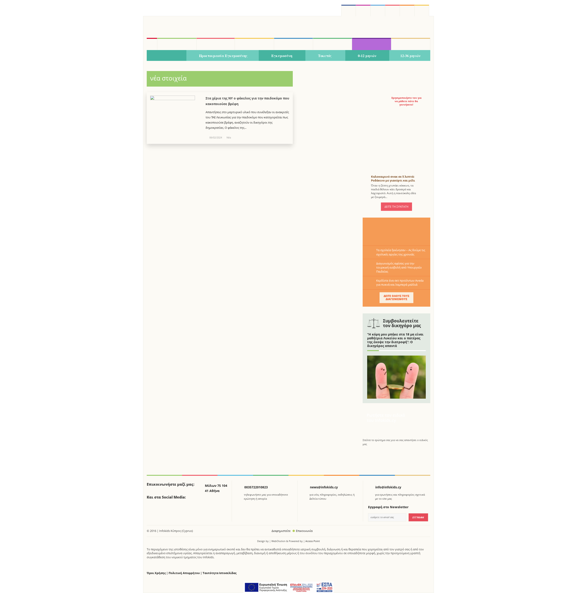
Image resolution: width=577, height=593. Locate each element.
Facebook (152, 510)
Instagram (363, 10)
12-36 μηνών (410, 55)
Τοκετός (325, 55)
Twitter (378, 10)
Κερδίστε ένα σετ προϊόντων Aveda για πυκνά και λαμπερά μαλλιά (400, 282)
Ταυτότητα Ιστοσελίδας (219, 573)
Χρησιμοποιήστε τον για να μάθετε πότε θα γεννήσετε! (406, 101)
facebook (348, 10)
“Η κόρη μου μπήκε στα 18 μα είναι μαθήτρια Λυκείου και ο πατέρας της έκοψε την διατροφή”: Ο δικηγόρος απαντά (395, 340)
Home (152, 44)
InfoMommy (216, 44)
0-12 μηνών (367, 55)
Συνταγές (410, 44)
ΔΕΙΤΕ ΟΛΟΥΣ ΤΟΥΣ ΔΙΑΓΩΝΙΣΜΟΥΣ (396, 297)
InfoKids (176, 44)
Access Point (312, 541)
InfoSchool (254, 44)
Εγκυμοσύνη (281, 55)
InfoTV (293, 44)
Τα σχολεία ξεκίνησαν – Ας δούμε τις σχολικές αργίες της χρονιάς (400, 252)
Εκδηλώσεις (332, 44)
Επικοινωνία (304, 531)
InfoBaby (166, 55)
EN (392, 10)
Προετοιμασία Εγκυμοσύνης (223, 55)
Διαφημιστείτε (281, 531)
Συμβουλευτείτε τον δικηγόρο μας (402, 323)
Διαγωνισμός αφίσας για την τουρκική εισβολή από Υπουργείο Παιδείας (399, 267)
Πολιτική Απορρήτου (184, 573)
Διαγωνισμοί (371, 44)
